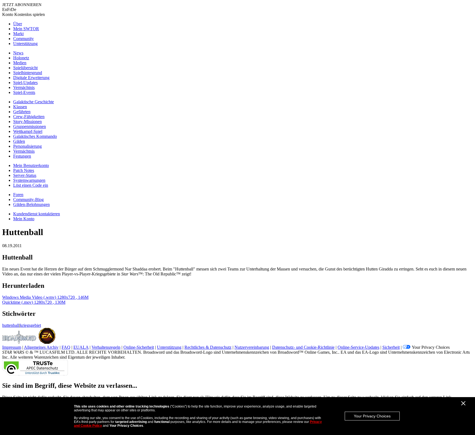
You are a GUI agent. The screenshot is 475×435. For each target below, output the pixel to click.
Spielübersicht (25, 67)
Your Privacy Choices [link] (431, 347)
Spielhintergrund (27, 72)
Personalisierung (27, 146)
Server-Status (24, 175)
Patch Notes (23, 170)
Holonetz (21, 57)
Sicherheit (391, 347)
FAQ (66, 347)
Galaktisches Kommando (35, 136)
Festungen (22, 156)
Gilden (19, 141)
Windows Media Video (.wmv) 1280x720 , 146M (45, 297)
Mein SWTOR (26, 28)
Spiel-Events (24, 92)
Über (17, 23)
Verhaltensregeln (106, 347)
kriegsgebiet (30, 325)
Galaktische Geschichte (33, 101)
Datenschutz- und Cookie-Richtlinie (303, 347)
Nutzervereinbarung (251, 347)
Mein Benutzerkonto (31, 165)
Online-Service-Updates (358, 347)
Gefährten (22, 111)
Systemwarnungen (29, 180)
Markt (18, 33)
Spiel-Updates (25, 82)
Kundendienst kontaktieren (36, 213)
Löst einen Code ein (30, 185)
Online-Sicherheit (138, 347)
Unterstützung (25, 43)
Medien (19, 62)
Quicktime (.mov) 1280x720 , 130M (33, 302)
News (18, 53)
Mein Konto (23, 218)
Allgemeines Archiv (41, 347)
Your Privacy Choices (372, 416)
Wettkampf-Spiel (27, 131)
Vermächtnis (24, 87)
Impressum (11, 347)
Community (23, 38)
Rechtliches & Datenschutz (207, 347)
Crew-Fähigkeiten (29, 116)
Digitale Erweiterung (31, 77)
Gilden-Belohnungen (31, 204)
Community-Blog (28, 199)
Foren (18, 194)
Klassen (20, 106)
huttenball (10, 325)
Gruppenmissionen (29, 126)
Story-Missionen (27, 121)
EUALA (81, 347)
